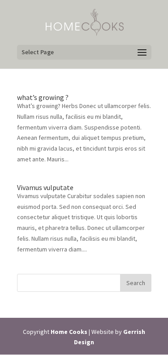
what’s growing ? (43, 97)
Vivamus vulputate (45, 187)
